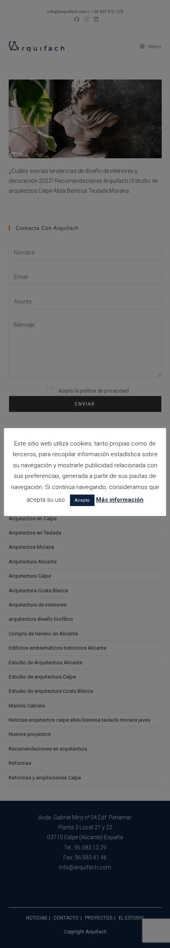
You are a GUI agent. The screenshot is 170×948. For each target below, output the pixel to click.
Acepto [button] (82, 500)
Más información (120, 499)
